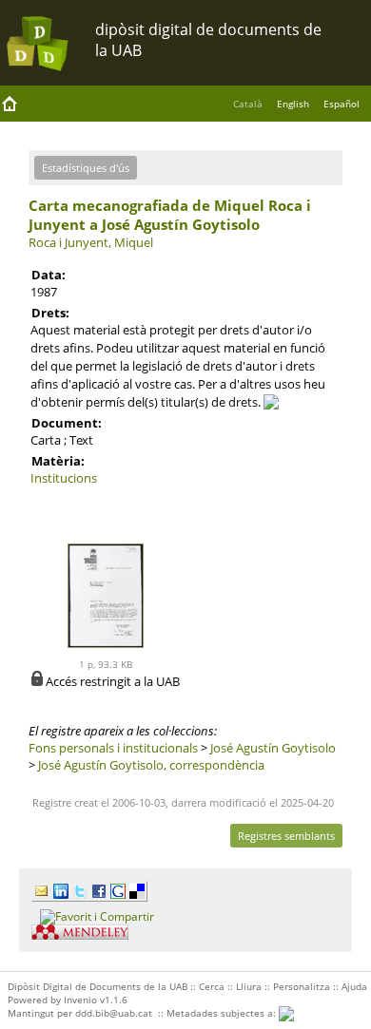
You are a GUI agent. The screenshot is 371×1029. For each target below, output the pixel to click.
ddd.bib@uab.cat (113, 1012)
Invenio (80, 999)
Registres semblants (286, 836)
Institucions (63, 477)
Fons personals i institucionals (113, 747)
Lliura (249, 986)
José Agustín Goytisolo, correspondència (151, 764)
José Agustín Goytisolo (273, 747)
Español (341, 103)
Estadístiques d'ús (85, 168)
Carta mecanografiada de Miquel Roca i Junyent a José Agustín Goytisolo (170, 215)
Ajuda (354, 986)
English (293, 103)
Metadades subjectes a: (222, 1012)
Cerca (212, 986)
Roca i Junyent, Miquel (91, 242)
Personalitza (301, 986)
